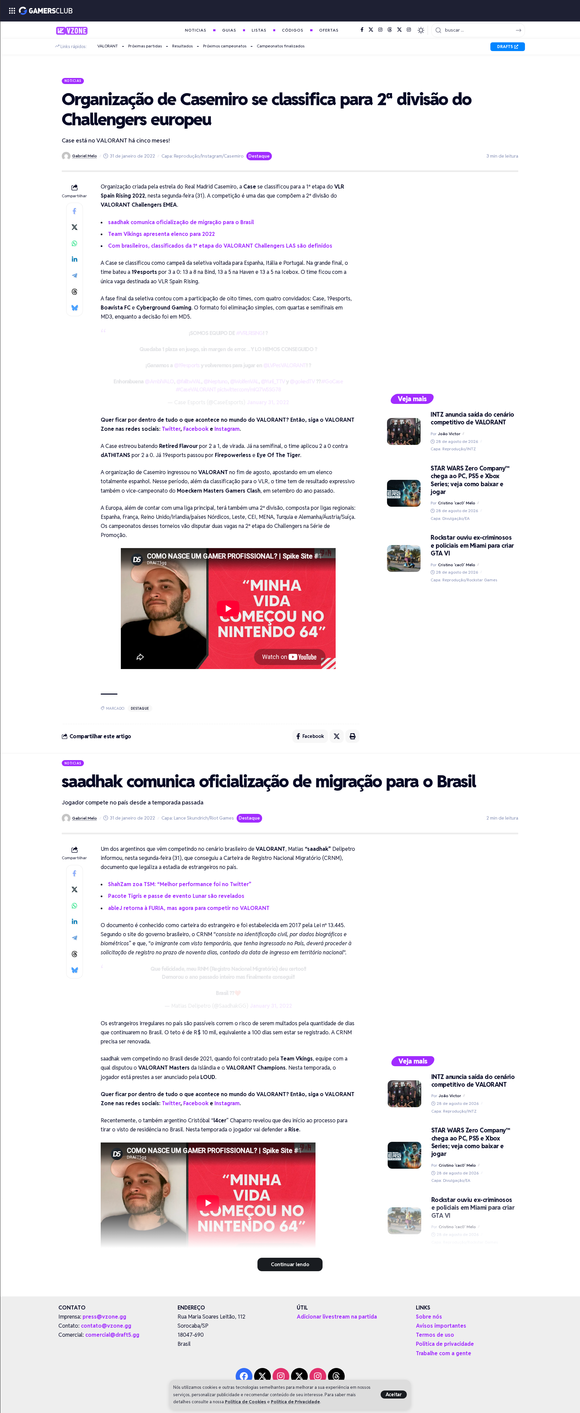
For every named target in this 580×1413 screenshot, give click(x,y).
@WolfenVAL (244, 381)
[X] (371, 30)
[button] (394, 1394)
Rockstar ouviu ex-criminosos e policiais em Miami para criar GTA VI (472, 545)
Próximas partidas (145, 45)
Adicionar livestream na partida (337, 1316)
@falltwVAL (188, 381)
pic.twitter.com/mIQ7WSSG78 (249, 389)
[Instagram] (380, 30)
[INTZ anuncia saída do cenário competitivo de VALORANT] (404, 431)
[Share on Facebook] (74, 211)
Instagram (227, 428)
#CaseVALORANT (196, 389)
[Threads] (390, 30)
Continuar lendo (290, 1264)
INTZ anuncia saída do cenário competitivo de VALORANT (472, 418)
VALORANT (107, 45)
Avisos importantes (441, 1325)
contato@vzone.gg (106, 1325)
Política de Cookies (245, 1402)
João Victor (449, 433)
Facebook (195, 428)
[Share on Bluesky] (74, 308)
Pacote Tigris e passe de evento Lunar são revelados (176, 896)
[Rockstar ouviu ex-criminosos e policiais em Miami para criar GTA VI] (404, 558)
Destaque (259, 156)
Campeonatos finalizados (280, 45)
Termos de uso (435, 1334)
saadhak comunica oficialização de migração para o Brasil (181, 222)
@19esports (187, 365)
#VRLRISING (249, 333)
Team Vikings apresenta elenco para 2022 (161, 234)
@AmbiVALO (159, 381)
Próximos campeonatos (224, 45)
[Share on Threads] (74, 292)
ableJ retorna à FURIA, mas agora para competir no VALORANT (189, 908)
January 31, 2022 (268, 402)
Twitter (171, 428)
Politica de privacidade (445, 1343)
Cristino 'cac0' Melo (456, 502)
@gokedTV (302, 381)
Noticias (73, 80)
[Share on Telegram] (74, 275)
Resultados (182, 45)
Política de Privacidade (295, 1402)
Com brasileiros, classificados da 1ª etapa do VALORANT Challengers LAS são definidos (220, 245)
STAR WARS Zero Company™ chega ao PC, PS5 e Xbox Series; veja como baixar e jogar (470, 480)
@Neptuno (215, 381)
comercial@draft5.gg (112, 1334)
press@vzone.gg (104, 1316)
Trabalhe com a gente (443, 1353)
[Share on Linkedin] (74, 259)
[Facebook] (362, 30)
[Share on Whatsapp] (74, 243)
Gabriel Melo (84, 155)
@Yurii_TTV (273, 381)
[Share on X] (74, 227)
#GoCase (332, 381)
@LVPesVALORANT (284, 365)
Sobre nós (429, 1316)
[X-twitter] (262, 1376)
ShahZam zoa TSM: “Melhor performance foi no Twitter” (179, 884)
